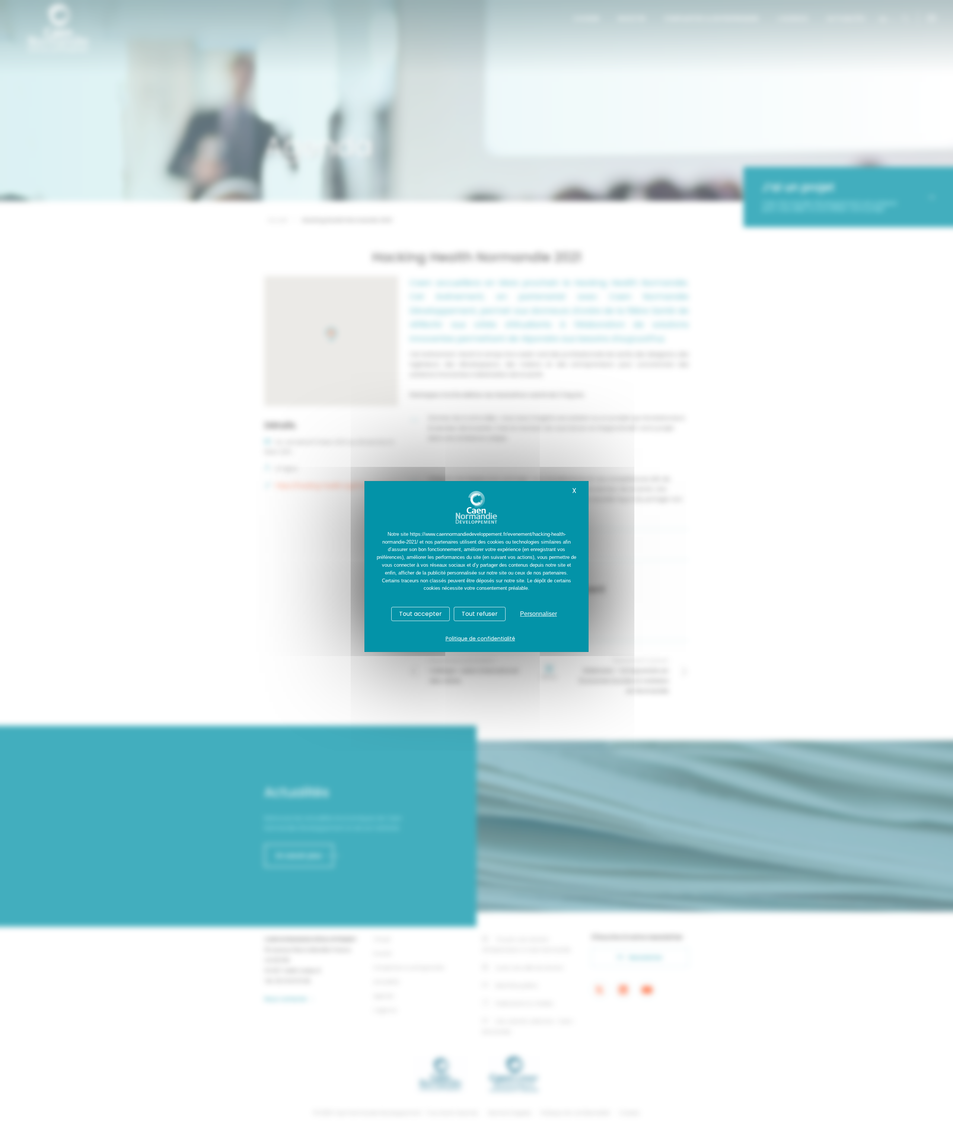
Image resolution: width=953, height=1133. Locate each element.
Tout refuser (480, 614)
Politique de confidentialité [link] (480, 638)
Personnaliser (538, 614)
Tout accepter (420, 614)
